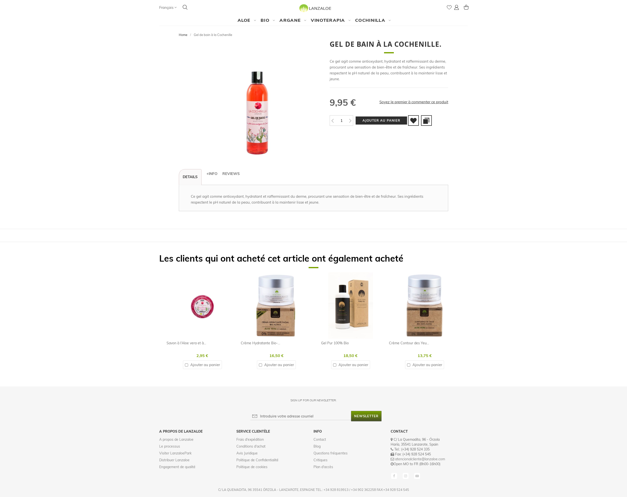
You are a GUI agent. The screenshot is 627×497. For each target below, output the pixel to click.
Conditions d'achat (250, 446)
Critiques (320, 460)
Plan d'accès (323, 467)
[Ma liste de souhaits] (449, 8)
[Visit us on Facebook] (394, 475)
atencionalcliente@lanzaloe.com (420, 459)
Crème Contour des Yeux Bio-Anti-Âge (419, 343)
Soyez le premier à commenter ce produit (413, 102)
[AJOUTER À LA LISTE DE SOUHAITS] (413, 120)
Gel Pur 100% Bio (335, 343)
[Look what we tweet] (406, 475)
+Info (211, 173)
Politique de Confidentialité (257, 460)
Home (183, 35)
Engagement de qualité (177, 467)
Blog (317, 446)
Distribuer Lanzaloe (174, 460)
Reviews (231, 173)
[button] (168, 7)
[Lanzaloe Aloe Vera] (313, 8)
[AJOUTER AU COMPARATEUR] (426, 120)
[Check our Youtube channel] (417, 475)
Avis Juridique (247, 453)
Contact (320, 439)
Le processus (169, 446)
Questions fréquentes (331, 453)
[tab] (190, 177)
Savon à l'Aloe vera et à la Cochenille (196, 343)
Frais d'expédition (250, 439)
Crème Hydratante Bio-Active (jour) (268, 343)
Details (190, 176)
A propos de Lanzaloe (176, 439)
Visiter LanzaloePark (175, 453)
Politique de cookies (251, 467)
